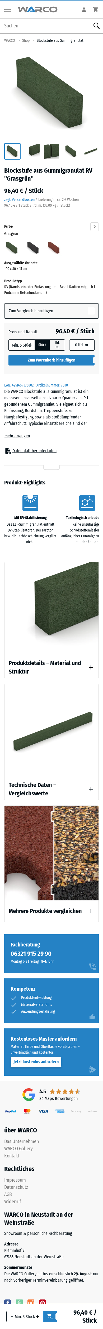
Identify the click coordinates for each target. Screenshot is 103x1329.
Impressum (15, 1180)
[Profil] (84, 9)
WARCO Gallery (18, 1149)
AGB (8, 1194)
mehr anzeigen (17, 435)
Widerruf (12, 1202)
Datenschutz (16, 1187)
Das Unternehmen (21, 1141)
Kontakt (11, 1156)
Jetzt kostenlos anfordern (36, 1061)
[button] (9, 9)
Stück (42, 345)
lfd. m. (57, 345)
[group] (12, 152)
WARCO (9, 40)
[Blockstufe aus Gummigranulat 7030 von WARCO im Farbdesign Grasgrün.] (51, 94)
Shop (26, 40)
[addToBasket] (50, 1316)
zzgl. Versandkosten (19, 199)
